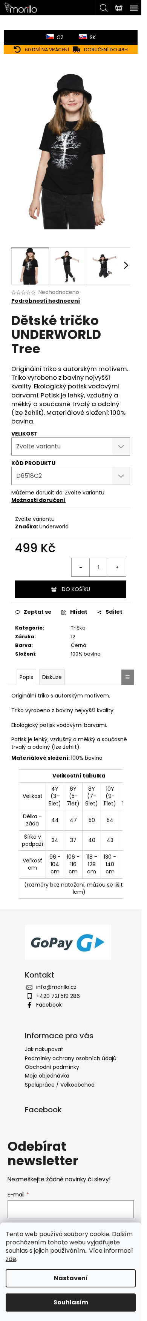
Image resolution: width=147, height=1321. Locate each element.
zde (11, 1259)
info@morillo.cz (56, 987)
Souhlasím (71, 1302)
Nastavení (71, 1278)
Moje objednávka (47, 1075)
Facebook (49, 1004)
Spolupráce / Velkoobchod (60, 1085)
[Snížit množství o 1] (81, 567)
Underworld (54, 526)
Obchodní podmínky (52, 1067)
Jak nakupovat (44, 1049)
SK (93, 37)
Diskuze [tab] (52, 677)
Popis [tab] (26, 677)
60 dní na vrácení (47, 49)
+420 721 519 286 (58, 996)
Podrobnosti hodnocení (45, 301)
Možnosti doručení (38, 500)
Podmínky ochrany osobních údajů (70, 1058)
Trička (78, 627)
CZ (60, 37)
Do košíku (76, 589)
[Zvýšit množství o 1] (117, 567)
